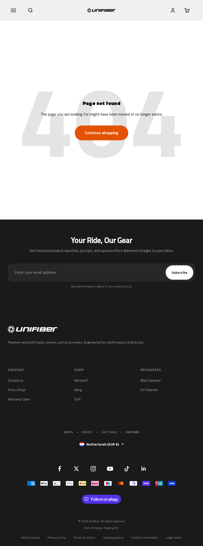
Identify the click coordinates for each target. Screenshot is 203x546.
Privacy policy (57, 537)
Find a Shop (16, 389)
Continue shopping (101, 133)
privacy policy (122, 286)
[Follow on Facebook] (59, 468)
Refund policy (30, 537)
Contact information (144, 537)
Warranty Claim (19, 399)
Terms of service (84, 537)
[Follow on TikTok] (126, 468)
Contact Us (16, 380)
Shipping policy (113, 537)
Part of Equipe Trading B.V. (101, 527)
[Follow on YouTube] (109, 468)
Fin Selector (149, 389)
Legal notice (174, 537)
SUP (77, 399)
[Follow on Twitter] (76, 468)
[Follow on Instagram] (93, 468)
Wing (78, 389)
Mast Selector (151, 380)
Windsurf (81, 380)
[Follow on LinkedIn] (143, 468)
